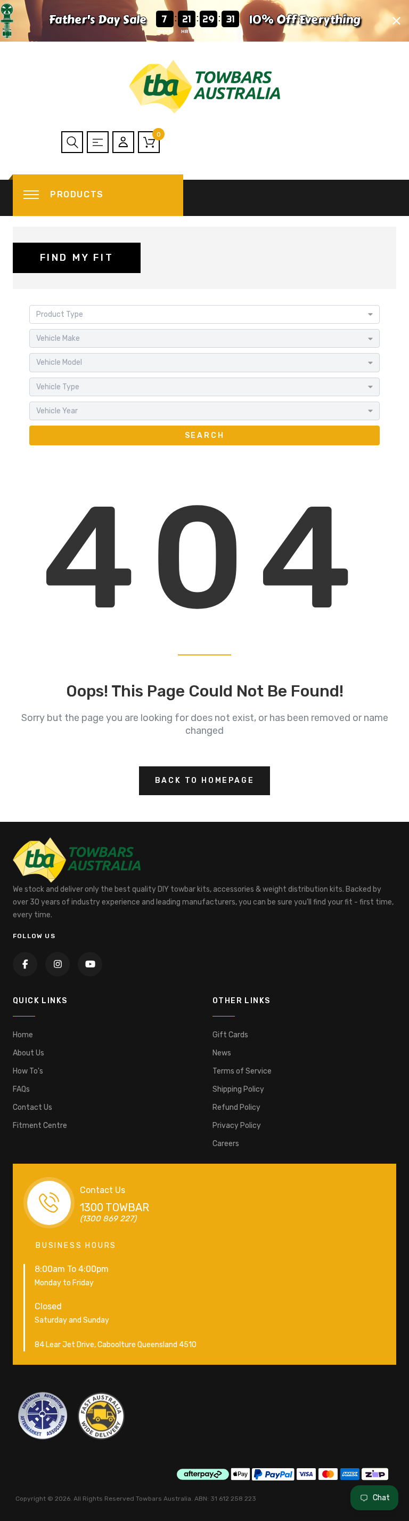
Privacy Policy (236, 1125)
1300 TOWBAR (114, 1207)
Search (205, 435)
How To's (28, 1071)
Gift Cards (230, 1034)
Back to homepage (205, 780)
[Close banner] (396, 20)
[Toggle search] (72, 142)
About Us (28, 1053)
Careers (225, 1143)
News (221, 1053)
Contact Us (32, 1107)
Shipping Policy (238, 1089)
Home (23, 1034)
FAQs (21, 1089)
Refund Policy (236, 1107)
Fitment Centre (40, 1125)
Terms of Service (242, 1071)
